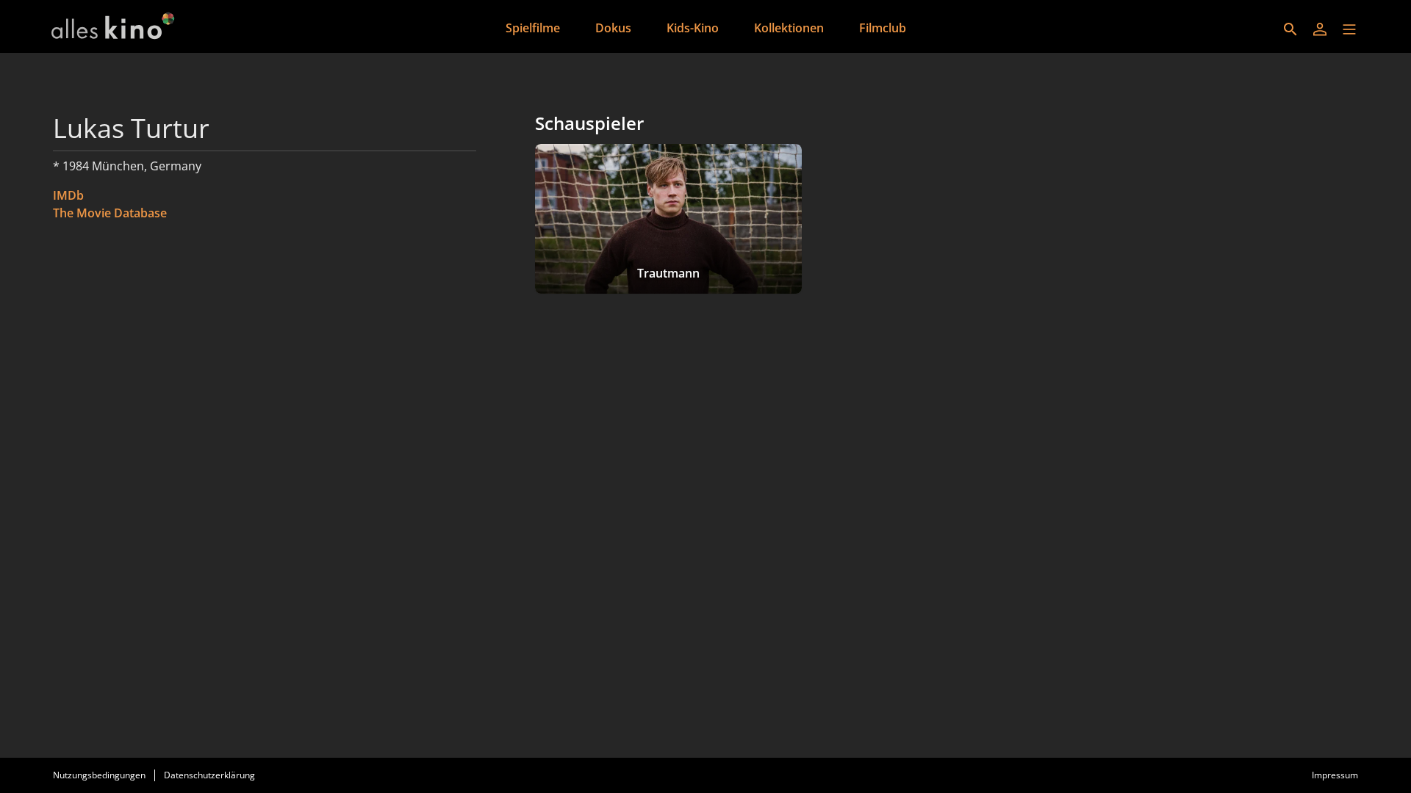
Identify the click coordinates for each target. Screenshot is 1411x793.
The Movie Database (110, 213)
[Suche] (1290, 29)
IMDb (68, 195)
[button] (1349, 29)
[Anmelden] (1320, 29)
